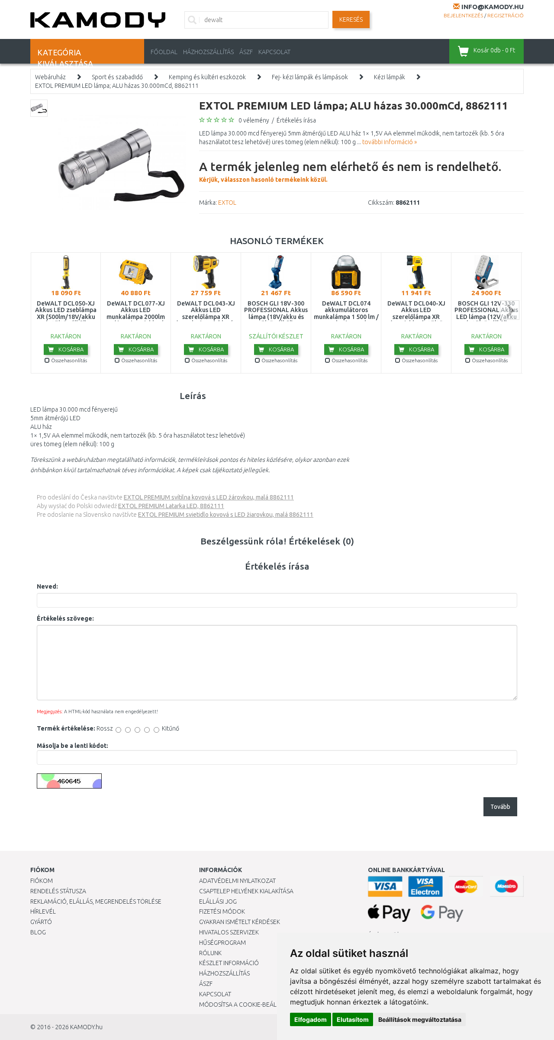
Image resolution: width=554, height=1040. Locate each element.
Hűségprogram (222, 942)
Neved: (47, 586)
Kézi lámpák (389, 77)
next (509, 310)
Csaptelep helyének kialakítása (246, 891)
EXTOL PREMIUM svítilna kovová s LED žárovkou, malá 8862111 (209, 497)
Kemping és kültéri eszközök (207, 77)
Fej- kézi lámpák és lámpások (310, 77)
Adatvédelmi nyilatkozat (237, 880)
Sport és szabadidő (117, 77)
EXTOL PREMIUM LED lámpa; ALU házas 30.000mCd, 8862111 (117, 85)
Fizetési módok (222, 911)
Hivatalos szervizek (229, 932)
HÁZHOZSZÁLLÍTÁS (208, 51)
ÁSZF (246, 51)
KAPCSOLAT (274, 51)
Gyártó (41, 921)
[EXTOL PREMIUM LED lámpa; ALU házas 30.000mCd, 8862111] (122, 162)
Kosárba (70, 349)
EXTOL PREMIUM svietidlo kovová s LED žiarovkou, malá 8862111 (225, 514)
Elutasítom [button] (353, 1019)
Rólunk (210, 953)
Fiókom (41, 880)
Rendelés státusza (58, 891)
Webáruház (50, 77)
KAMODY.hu (86, 1027)
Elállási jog (218, 901)
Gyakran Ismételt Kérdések (239, 921)
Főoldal (164, 51)
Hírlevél (43, 911)
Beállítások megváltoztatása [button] (419, 1019)
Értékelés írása (296, 120)
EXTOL (227, 202)
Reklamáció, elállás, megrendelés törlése (95, 901)
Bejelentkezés (463, 15)
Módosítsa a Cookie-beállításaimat (253, 1004)
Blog (38, 932)
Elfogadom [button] (310, 1019)
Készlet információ (229, 963)
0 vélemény (253, 120)
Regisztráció (505, 15)
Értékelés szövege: (65, 618)
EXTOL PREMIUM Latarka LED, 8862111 (171, 505)
